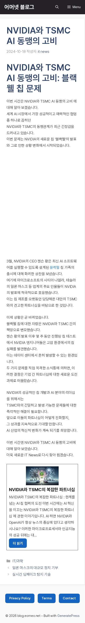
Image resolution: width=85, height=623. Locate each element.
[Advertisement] (42, 203)
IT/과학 (17, 561)
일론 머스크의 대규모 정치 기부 (35, 568)
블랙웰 (55, 267)
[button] (57, 7)
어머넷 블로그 (19, 7)
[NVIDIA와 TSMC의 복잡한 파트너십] (42, 507)
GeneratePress (68, 616)
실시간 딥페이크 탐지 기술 (31, 574)
